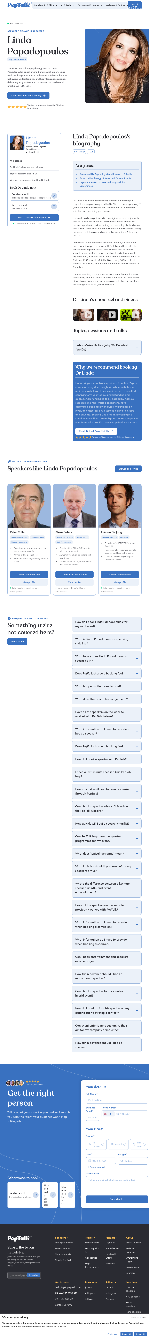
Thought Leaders (64, 1242)
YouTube (109, 1298)
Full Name (91, 1093)
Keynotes (110, 1242)
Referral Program (130, 1250)
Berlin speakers (130, 1304)
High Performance (92, 1265)
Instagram (110, 1293)
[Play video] (88, 314)
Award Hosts (112, 1248)
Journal (89, 1287)
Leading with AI (92, 1250)
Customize (112, 1334)
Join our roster (133, 1267)
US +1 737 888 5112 (64, 1298)
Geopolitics (91, 1257)
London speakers (130, 1289)
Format (90, 1136)
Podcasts (110, 1263)
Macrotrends (92, 1242)
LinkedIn (109, 1287)
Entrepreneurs (62, 1248)
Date (89, 1154)
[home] (19, 5)
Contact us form (63, 1304)
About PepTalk (133, 1242)
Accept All (140, 1334)
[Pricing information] (37, 152)
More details (92, 1173)
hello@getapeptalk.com (67, 1287)
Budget (122, 1154)
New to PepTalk (63, 1260)
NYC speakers (133, 1296)
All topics (90, 1293)
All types (89, 1298)
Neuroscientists (63, 1254)
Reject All (126, 1334)
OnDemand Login (132, 1259)
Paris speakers (133, 1311)
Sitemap (130, 1272)
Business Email (90, 1109)
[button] (46, 5)
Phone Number (110, 1107)
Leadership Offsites (111, 1256)
